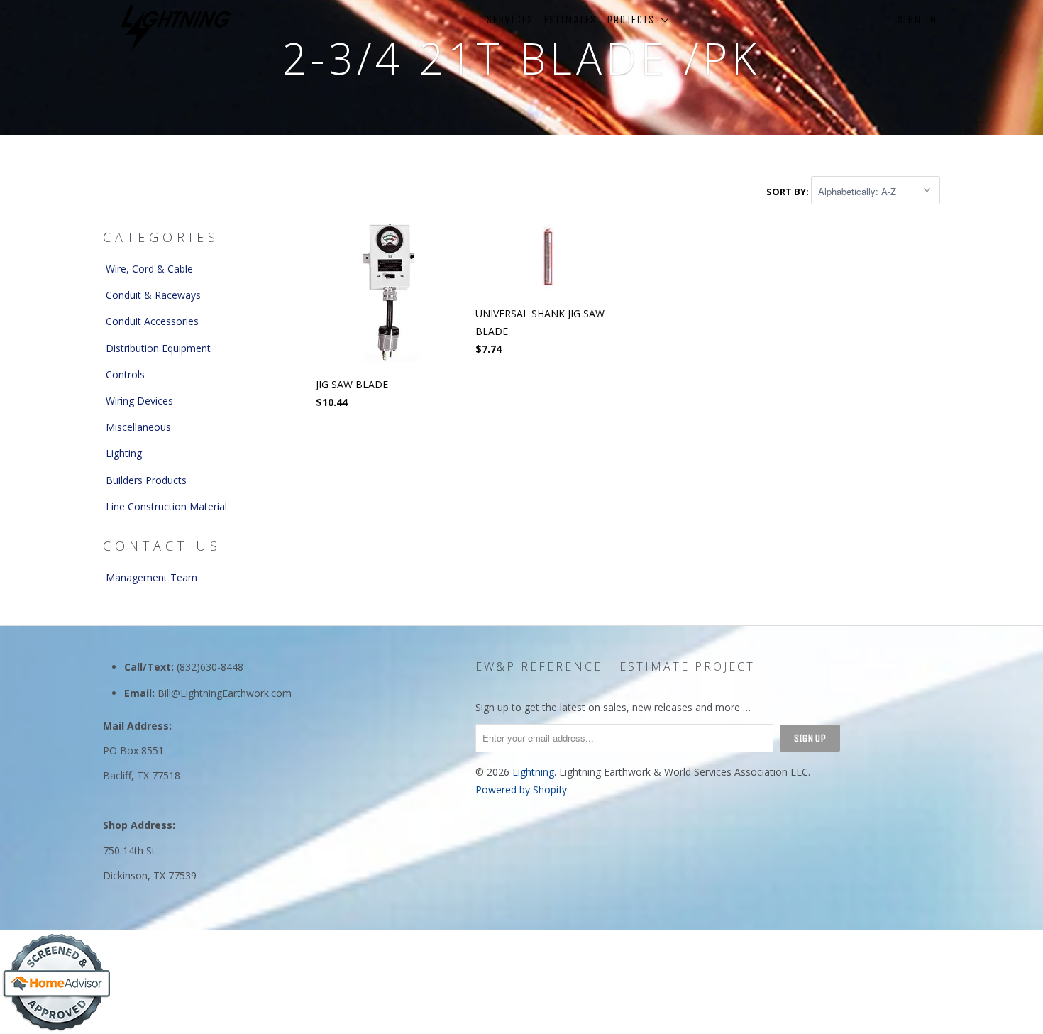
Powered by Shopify (521, 789)
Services (510, 19)
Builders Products (146, 480)
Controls (125, 374)
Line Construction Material (166, 506)
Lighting (124, 453)
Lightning (533, 772)
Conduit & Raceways (153, 295)
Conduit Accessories (152, 321)
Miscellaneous (138, 427)
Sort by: (788, 191)
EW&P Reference (538, 666)
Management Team (151, 577)
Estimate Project (687, 666)
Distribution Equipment (158, 348)
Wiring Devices (139, 400)
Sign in (917, 19)
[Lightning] (175, 28)
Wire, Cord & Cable (149, 268)
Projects (634, 19)
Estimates (569, 19)
